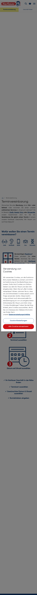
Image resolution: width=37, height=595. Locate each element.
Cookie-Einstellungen (18, 320)
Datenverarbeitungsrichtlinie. (19, 314)
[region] (18, 297)
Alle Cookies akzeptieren (18, 326)
